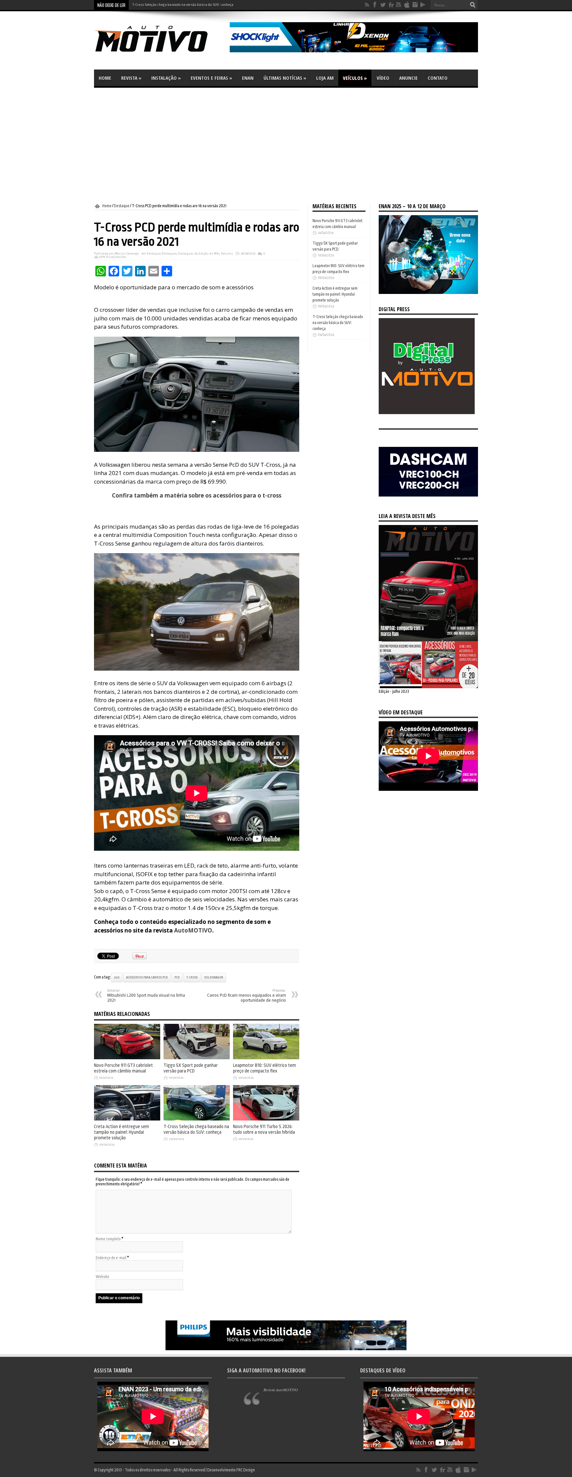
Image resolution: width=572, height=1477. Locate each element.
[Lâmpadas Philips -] (286, 1349)
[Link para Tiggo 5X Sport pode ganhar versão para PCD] (197, 1058)
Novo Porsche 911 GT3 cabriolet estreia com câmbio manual (123, 1068)
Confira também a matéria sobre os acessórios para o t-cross (196, 495)
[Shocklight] (354, 51)
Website (102, 1276)
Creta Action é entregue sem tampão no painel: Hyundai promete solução (121, 1132)
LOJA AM (325, 77)
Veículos (355, 77)
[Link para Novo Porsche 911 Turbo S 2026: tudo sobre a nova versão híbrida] (266, 1119)
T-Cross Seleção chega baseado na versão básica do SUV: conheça (182, 5)
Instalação (166, 77)
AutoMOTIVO (193, 930)
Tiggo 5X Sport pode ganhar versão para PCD (191, 1068)
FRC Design (245, 1470)
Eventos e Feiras (211, 77)
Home (105, 77)
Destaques (169, 253)
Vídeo (383, 77)
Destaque (121, 206)
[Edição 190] (428, 687)
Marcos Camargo (127, 253)
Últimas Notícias (284, 77)
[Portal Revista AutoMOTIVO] (160, 53)
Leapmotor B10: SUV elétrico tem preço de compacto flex (264, 1068)
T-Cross (192, 977)
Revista (131, 77)
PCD (177, 977)
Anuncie (408, 77)
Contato (438, 77)
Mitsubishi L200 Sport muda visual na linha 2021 (146, 996)
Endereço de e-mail (111, 1258)
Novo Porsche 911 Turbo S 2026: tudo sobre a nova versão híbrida (264, 1129)
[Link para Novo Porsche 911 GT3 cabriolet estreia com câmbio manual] (127, 1058)
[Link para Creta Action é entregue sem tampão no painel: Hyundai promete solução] (127, 1119)
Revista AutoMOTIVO (280, 1389)
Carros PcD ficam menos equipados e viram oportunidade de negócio (246, 996)
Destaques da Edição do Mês (199, 253)
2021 (116, 977)
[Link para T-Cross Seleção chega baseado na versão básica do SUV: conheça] (197, 1119)
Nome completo (108, 1239)
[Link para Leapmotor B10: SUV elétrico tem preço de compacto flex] (266, 1058)
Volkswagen (213, 977)
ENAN (248, 77)
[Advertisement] (286, 145)
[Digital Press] (427, 412)
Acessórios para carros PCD (147, 977)
